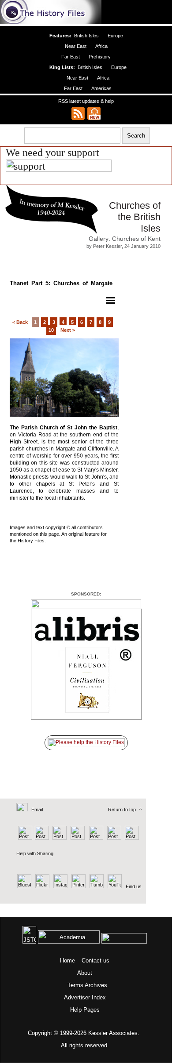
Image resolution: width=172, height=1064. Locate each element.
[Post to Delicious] (41, 838)
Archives (96, 985)
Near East (75, 46)
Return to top (122, 809)
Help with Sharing (34, 853)
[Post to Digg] (59, 838)
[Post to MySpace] (95, 838)
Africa (101, 46)
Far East (70, 56)
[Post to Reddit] (113, 838)
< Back (20, 322)
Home (67, 960)
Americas (101, 88)
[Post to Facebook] (76, 838)
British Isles (86, 35)
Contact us (95, 960)
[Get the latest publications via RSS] (78, 113)
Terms (75, 985)
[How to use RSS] (94, 113)
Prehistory (100, 56)
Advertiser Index (85, 997)
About (84, 973)
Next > (67, 330)
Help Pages (85, 1009)
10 (51, 330)
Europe (115, 35)
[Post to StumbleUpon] (131, 838)
